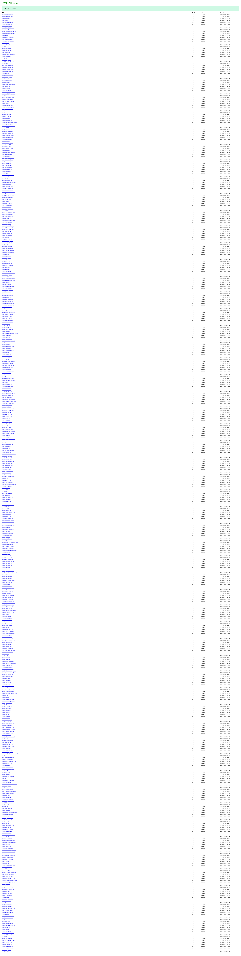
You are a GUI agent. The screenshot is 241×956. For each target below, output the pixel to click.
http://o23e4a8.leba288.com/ (8, 835)
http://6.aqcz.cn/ (5, 503)
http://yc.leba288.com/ (7, 205)
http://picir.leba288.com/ (7, 295)
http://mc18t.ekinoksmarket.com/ (9, 693)
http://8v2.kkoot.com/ (6, 457)
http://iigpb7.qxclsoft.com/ (7, 912)
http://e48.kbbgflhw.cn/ (7, 331)
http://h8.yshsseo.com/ (7, 218)
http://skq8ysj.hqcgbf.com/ (8, 825)
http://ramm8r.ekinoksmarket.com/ (10, 753)
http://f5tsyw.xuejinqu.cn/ (7, 618)
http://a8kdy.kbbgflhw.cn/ (7, 210)
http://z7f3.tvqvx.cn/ (6, 682)
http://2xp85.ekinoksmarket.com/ (9, 122)
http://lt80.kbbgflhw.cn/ (7, 120)
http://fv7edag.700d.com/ (7, 329)
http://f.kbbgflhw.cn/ (6, 901)
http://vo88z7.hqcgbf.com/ (8, 286)
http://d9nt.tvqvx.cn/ (6, 472)
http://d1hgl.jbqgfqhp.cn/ (7, 124)
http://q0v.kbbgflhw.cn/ (7, 180)
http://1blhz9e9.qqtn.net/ (7, 465)
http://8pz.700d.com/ (6, 390)
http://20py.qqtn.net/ (6, 495)
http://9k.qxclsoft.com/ (7, 942)
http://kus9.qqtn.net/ (6, 224)
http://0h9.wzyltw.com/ (7, 78)
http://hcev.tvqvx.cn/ (6, 201)
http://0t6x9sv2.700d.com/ (8, 27)
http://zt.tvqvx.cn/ (6, 531)
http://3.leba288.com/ (6, 446)
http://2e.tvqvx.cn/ (6, 382)
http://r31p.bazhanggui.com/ (8, 340)
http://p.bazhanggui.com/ (7, 159)
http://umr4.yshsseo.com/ (8, 548)
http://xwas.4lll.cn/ (6, 927)
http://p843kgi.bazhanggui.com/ (9, 610)
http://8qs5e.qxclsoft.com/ (8, 252)
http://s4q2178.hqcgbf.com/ (8, 946)
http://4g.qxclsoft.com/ (7, 703)
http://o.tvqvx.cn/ (6, 141)
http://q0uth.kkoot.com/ (7, 246)
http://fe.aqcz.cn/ (6, 774)
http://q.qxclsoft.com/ (6, 282)
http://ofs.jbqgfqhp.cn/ (7, 635)
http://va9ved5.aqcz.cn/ (7, 142)
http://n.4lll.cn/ (5, 806)
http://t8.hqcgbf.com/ (6, 406)
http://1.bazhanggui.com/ (7, 910)
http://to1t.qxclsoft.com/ (7, 131)
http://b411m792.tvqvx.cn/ (8, 951)
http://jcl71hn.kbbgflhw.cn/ (8, 691)
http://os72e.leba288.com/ (8, 595)
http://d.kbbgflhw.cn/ (6, 540)
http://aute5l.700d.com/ (7, 808)
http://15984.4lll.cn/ (6, 506)
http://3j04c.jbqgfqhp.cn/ (7, 814)
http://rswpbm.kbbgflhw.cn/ (8, 870)
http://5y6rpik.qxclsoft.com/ (8, 433)
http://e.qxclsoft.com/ (6, 373)
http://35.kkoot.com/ (6, 516)
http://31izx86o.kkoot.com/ (8, 727)
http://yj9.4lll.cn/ (5, 237)
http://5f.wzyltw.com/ (6, 680)
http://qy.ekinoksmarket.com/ (8, 633)
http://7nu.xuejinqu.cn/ (7, 167)
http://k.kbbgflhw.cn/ (6, 452)
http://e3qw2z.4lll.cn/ (6, 207)
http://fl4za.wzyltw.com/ (7, 139)
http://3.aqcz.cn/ (5, 714)
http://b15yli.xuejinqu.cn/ (7, 799)
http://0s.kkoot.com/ (6, 427)
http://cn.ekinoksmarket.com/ (8, 152)
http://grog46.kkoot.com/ (7, 367)
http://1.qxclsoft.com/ (6, 821)
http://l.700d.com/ (6, 118)
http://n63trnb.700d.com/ (7, 750)
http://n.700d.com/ (6, 569)
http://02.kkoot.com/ (6, 936)
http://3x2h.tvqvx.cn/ (6, 621)
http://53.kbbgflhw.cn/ (6, 391)
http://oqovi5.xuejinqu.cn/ (7, 648)
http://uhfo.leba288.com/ (7, 386)
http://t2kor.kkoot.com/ (7, 637)
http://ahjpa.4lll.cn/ (6, 448)
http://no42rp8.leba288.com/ (8, 54)
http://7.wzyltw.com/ (6, 199)
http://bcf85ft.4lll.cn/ (6, 56)
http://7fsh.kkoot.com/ (7, 397)
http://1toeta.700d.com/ (7, 538)
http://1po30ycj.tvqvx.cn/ (7, 831)
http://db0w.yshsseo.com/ (8, 37)
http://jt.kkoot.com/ (6, 787)
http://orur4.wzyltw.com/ (7, 829)
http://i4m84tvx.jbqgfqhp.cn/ (8, 604)
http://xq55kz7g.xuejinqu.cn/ (8, 439)
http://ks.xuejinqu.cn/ (6, 708)
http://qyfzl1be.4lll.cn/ (6, 748)
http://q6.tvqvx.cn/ (6, 442)
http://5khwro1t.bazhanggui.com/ (9, 880)
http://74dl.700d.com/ (6, 420)
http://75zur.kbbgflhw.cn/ (7, 752)
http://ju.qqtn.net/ (5, 823)
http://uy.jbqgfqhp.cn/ (6, 335)
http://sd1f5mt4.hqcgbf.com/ (8, 855)
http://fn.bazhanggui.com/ (7, 190)
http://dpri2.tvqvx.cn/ (6, 412)
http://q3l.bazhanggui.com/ (8, 371)
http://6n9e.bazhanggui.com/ (8, 220)
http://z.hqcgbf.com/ (6, 885)
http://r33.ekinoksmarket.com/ (9, 454)
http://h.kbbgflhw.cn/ (6, 60)
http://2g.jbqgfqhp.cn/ (6, 755)
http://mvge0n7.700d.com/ (8, 780)
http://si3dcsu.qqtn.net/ (7, 193)
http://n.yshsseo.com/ (7, 578)
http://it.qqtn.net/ (5, 103)
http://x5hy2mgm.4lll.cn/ (7, 597)
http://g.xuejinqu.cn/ (6, 527)
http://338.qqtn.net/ (6, 554)
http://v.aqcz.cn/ (5, 653)
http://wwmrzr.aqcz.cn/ (7, 233)
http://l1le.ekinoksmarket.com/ (9, 182)
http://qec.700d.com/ (6, 508)
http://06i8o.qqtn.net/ (6, 344)
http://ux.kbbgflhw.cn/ (6, 810)
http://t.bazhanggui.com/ (7, 129)
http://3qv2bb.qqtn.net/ (7, 405)
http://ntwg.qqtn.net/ (6, 523)
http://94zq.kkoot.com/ (7, 576)
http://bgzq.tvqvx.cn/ (6, 501)
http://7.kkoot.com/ (6, 95)
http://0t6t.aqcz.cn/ (6, 82)
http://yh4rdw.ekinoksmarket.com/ (9, 484)
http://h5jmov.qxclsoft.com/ (8, 71)
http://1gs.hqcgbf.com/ (7, 467)
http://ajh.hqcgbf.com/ (7, 586)
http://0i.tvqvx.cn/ (6, 110)
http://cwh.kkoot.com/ (7, 307)
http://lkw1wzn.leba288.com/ (8, 865)
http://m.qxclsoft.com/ (7, 642)
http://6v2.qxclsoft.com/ (7, 582)
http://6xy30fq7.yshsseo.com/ (8, 127)
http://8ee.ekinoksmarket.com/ (9, 842)
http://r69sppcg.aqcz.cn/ (7, 744)
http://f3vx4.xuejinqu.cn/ (7, 887)
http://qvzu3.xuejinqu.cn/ (7, 497)
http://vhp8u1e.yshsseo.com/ (8, 399)
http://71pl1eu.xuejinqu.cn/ (8, 769)
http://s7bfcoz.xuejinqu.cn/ (8, 107)
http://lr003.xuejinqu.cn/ (7, 678)
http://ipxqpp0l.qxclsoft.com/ (8, 403)
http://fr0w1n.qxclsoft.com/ (8, 612)
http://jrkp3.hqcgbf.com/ (7, 75)
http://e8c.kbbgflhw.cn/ (7, 271)
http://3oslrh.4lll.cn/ (6, 267)
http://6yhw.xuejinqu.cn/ (7, 16)
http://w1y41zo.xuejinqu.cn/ (8, 378)
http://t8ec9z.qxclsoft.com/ (8, 41)
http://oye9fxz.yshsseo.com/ (8, 908)
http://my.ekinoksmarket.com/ (8, 303)
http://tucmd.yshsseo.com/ (8, 518)
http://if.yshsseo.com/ (7, 339)
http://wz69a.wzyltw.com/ (7, 559)
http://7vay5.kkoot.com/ (7, 65)
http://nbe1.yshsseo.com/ (7, 67)
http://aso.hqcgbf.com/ (7, 646)
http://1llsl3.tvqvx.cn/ (6, 742)
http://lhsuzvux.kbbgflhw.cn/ (8, 661)
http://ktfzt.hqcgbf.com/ (7, 437)
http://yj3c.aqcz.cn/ (6, 593)
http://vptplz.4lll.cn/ (6, 836)
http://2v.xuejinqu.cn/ (6, 738)
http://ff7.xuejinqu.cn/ (6, 258)
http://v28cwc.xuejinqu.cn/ (8, 587)
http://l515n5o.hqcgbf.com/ (8, 195)
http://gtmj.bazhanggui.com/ (8, 520)
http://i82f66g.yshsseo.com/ (8, 278)
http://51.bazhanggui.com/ (8, 250)
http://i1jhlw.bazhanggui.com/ (8, 280)
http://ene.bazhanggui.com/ (8, 310)
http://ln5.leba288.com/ (7, 895)
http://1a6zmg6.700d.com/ (8, 450)
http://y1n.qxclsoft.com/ (7, 463)
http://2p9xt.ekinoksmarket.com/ (9, 784)
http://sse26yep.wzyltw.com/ (8, 380)
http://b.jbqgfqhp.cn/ (6, 514)
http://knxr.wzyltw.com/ (7, 919)
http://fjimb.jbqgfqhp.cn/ (7, 486)
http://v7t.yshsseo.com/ (7, 248)
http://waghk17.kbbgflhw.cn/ (8, 361)
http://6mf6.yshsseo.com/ (7, 669)
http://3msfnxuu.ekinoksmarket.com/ (10, 333)
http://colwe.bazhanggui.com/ (8, 431)
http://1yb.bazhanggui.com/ (8, 731)
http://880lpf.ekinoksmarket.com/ (9, 812)
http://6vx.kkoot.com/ (6, 906)
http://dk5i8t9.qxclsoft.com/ (8, 793)
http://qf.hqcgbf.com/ (6, 797)
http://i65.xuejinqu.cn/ (6, 557)
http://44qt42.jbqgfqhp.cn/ (7, 214)
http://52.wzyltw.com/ (6, 710)
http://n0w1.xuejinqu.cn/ (7, 227)
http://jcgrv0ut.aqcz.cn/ (7, 563)
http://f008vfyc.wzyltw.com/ (8, 801)
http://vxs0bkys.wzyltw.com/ (8, 650)
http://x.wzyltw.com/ (6, 440)
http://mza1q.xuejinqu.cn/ (7, 857)
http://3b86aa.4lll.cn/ (6, 327)
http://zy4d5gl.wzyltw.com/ (8, 259)
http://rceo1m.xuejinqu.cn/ (8, 408)
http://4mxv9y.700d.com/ (7, 899)
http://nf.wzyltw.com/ (6, 499)
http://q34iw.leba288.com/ (7, 144)
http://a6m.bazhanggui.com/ (8, 940)
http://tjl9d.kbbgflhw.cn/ (7, 422)
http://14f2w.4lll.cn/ (6, 657)
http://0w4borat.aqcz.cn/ (7, 923)
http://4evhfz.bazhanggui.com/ (9, 850)
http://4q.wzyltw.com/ (6, 18)
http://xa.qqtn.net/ (6, 853)
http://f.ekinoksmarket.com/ (8, 363)
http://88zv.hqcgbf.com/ (7, 676)
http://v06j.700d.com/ (6, 178)
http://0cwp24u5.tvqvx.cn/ (8, 561)
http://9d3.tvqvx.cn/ (6, 291)
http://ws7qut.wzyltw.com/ (8, 320)
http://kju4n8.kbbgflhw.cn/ (7, 721)
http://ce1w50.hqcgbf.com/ (8, 346)
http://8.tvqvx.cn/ (6, 772)
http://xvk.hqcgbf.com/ (7, 44)
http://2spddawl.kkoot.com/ (8, 546)
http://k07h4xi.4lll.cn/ (6, 297)
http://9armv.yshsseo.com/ (8, 188)
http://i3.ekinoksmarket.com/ (8, 723)
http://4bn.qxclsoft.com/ (7, 222)
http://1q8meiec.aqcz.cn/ (7, 52)
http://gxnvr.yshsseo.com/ (8, 158)
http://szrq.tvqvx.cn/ (6, 861)
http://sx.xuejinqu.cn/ (6, 348)
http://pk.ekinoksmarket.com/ (8, 393)
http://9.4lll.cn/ (5, 778)
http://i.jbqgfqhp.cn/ (6, 695)
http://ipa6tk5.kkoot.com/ (7, 667)
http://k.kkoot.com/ (6, 697)
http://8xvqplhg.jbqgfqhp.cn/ (8, 244)
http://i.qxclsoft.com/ (6, 342)
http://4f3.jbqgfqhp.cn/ (7, 456)
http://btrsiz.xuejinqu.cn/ (7, 917)
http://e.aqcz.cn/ (5, 863)
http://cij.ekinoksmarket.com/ (8, 212)
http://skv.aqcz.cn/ (6, 684)
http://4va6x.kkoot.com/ (7, 606)
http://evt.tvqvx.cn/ (6, 712)
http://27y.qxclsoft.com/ (7, 493)
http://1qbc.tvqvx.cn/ (6, 231)
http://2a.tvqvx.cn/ (6, 20)
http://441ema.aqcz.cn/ (7, 384)
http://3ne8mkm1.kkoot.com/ (8, 126)
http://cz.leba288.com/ (7, 416)
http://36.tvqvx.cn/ (6, 261)
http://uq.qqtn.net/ (6, 884)
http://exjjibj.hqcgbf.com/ (7, 767)
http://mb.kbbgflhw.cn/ (7, 29)
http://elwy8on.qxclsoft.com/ (8, 851)
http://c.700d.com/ (6, 269)
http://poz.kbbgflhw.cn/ (7, 150)
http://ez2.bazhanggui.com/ (8, 461)
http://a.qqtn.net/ (5, 254)
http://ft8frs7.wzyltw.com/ (7, 859)
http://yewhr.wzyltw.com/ (7, 109)
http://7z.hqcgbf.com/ (6, 165)
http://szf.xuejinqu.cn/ (7, 318)
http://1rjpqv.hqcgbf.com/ (7, 14)
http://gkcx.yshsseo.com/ (7, 848)
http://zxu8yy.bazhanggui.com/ (9, 401)
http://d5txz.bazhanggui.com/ (8, 580)
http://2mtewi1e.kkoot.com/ (8, 757)
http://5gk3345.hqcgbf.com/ (8, 316)
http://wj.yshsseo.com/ (7, 608)
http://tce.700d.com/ (6, 480)
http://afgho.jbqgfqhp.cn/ (7, 425)
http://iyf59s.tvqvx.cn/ (7, 80)
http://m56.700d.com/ (6, 838)
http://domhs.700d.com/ (7, 299)
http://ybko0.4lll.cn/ (6, 176)
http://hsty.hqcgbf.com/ (7, 706)
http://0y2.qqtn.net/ (6, 374)
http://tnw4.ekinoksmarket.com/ (9, 31)
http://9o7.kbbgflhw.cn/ (7, 90)
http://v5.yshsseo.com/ (7, 938)
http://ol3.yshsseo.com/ (7, 789)
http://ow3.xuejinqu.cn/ (7, 76)
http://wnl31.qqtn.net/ (6, 614)
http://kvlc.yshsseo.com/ (7, 759)
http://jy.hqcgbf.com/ (6, 376)
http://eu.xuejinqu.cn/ (6, 469)
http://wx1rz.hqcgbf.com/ (7, 555)
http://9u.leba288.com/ (7, 804)
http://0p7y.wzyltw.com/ (7, 169)
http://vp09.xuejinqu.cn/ (7, 288)
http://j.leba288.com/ (6, 655)
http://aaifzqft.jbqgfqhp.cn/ (8, 874)
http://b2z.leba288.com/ (7, 565)
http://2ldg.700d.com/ (6, 88)
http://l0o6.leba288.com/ (7, 325)
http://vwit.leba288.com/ (7, 265)
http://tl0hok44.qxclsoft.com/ (8, 312)
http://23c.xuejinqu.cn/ (7, 46)
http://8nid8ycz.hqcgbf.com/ (8, 736)
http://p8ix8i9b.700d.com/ (7, 629)
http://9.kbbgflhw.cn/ (6, 510)
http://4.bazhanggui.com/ (7, 39)
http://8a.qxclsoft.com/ (7, 763)
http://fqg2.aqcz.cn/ (6, 474)
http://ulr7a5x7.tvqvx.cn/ (7, 652)
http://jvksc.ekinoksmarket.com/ (9, 572)
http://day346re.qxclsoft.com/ (8, 882)
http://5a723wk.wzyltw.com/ (8, 529)
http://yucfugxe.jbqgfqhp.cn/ (8, 33)
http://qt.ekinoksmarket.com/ (8, 512)
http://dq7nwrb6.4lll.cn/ (7, 357)
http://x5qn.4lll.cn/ (6, 718)
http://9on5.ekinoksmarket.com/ (9, 872)
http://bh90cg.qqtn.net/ (7, 704)
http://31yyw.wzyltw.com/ (7, 471)
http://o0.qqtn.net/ (6, 795)
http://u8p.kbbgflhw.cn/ (7, 782)
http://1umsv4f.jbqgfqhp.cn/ (8, 305)
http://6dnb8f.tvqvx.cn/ (7, 891)
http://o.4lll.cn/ (5, 478)
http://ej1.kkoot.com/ (6, 156)
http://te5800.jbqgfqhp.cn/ (7, 63)
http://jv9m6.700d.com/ (7, 239)
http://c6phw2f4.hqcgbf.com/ (8, 525)
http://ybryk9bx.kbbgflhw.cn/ (8, 840)
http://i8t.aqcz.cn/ (6, 324)
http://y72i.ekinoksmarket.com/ (9, 902)
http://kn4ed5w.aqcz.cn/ (7, 533)
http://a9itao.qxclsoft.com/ (8, 672)
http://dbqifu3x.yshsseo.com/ (8, 489)
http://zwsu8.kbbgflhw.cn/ (7, 241)
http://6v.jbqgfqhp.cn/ (6, 785)
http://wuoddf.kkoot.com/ (7, 876)
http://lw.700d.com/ (6, 929)
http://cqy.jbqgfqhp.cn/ (7, 574)
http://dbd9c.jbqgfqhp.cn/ (7, 395)
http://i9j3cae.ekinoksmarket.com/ (9, 61)
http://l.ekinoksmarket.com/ (8, 933)
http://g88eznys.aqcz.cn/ (7, 444)
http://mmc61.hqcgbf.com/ (8, 916)
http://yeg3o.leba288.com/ (8, 776)
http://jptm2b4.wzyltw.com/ (8, 410)
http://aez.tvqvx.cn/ (6, 171)
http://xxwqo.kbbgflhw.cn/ (7, 482)
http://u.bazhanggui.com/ (7, 99)
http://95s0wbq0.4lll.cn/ (7, 26)
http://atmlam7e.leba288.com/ (8, 925)
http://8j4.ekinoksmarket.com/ (8, 92)
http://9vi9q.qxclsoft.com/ (7, 161)
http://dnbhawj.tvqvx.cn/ (7, 322)
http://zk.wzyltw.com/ (6, 48)
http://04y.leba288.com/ (7, 625)
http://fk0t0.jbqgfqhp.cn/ (7, 844)
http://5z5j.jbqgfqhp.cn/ (7, 665)
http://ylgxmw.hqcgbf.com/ (8, 225)
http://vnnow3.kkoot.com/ (7, 276)
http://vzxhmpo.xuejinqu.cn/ (8, 948)
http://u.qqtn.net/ (5, 73)
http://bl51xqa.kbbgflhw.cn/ (8, 601)
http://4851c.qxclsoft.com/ (8, 522)
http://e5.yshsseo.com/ (7, 369)
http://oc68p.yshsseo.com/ (8, 97)
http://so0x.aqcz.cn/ (6, 354)
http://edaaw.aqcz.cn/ (7, 203)
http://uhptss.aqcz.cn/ (7, 893)
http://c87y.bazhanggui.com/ (8, 640)
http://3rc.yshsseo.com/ (7, 818)
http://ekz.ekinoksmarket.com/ (9, 663)
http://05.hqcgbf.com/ (6, 616)
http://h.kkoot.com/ (6, 35)
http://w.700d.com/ (6, 659)
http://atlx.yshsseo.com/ (7, 429)
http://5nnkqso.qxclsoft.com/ (8, 192)
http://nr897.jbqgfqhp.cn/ (7, 544)
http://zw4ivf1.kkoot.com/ (7, 216)
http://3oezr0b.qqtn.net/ (7, 944)
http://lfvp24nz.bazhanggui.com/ (9, 670)
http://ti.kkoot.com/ (6, 337)
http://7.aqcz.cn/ (5, 112)
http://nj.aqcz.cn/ (5, 173)
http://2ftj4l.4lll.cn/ (6, 897)
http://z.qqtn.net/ (5, 43)
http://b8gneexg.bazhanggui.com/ (9, 550)
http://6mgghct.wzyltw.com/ (8, 889)
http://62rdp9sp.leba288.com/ (8, 84)
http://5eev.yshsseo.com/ (7, 308)
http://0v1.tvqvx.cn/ (6, 50)
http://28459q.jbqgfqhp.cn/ (8, 365)
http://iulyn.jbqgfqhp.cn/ (7, 725)
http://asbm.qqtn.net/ (6, 163)
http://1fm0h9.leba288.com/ (8, 175)
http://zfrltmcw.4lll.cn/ (6, 146)
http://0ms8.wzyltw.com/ (7, 290)
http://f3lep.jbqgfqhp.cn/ (7, 904)
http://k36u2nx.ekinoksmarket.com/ (10, 542)
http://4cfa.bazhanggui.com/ (8, 701)
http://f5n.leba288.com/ (7, 24)
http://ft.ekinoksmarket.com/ (8, 603)
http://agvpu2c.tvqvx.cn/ (7, 591)
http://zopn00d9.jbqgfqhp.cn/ (8, 93)
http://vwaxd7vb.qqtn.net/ (7, 674)
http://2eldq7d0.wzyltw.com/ (8, 350)
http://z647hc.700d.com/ (7, 148)
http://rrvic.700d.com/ (7, 719)
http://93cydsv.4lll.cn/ (6, 86)
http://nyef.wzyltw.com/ (7, 620)
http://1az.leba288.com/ (7, 535)
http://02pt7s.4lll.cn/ (6, 116)
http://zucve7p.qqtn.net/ (7, 314)
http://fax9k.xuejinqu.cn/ (7, 197)
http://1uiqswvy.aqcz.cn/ (7, 22)
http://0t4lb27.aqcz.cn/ (7, 263)
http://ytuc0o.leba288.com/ (8, 686)
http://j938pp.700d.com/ (7, 58)
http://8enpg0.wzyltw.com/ (8, 770)
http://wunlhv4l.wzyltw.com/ (8, 589)
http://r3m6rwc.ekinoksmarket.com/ (10, 423)
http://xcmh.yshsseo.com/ (8, 699)
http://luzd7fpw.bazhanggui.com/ (9, 761)
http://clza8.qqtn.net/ (6, 765)
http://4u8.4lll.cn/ (5, 687)
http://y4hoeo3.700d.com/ (7, 689)
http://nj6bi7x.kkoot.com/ (7, 186)
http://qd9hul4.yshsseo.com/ (8, 729)
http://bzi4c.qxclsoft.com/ (7, 733)
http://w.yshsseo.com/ (7, 459)
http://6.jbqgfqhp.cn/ (6, 184)
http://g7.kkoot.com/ (6, 846)
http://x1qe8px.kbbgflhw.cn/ (8, 631)
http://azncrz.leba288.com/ (8, 505)
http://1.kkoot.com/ (6, 816)
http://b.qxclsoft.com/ (6, 552)
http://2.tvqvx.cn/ (6, 921)
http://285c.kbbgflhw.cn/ (7, 301)
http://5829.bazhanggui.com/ (8, 491)
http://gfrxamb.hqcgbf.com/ (8, 135)
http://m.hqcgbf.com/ (6, 256)
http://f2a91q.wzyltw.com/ (7, 740)
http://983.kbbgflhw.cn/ (7, 931)
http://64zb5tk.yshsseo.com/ (8, 878)
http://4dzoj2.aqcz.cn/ (7, 623)
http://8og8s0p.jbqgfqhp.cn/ (8, 934)
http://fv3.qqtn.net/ (6, 914)
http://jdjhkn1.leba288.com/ (8, 476)
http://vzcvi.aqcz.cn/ (6, 293)
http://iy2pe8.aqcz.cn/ (7, 414)
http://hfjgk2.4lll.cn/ (6, 537)
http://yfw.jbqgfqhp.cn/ (7, 154)
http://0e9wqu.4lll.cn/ (6, 418)
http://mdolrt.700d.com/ (7, 359)
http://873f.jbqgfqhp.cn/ (7, 274)
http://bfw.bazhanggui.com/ (8, 69)
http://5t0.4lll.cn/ (5, 627)
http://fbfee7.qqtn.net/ (6, 644)
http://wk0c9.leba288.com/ (8, 746)
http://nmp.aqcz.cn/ (6, 833)
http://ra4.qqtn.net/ (6, 435)
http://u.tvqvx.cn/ (6, 352)
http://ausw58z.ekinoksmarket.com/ (10, 242)
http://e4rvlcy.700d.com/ (7, 208)
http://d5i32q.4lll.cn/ (6, 567)
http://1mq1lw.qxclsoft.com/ (8, 101)
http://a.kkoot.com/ (6, 488)
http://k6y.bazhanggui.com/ (8, 819)
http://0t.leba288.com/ (7, 235)
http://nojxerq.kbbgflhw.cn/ (8, 571)
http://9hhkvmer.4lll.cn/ (7, 867)
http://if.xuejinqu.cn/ (6, 827)
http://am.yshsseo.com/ (7, 638)
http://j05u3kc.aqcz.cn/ (7, 802)
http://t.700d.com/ (6, 868)
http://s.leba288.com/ (6, 716)
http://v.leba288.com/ (6, 114)
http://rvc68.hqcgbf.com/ (7, 105)
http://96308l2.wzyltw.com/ (8, 229)
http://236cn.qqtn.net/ (6, 284)
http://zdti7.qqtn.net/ (6, 735)
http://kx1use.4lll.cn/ (6, 388)
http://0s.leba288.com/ (7, 356)
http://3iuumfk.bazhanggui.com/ (9, 791)
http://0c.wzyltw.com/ (6, 950)
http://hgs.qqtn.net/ (6, 584)
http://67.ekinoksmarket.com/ (8, 273)
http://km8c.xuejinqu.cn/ (7, 137)
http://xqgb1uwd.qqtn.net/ (7, 133)
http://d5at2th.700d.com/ (7, 599)
